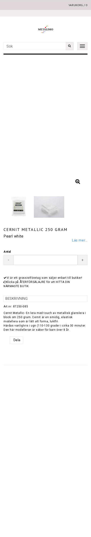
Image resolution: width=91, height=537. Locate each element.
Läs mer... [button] (80, 240)
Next (79, 123)
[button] (78, 181)
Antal (7, 251)
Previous (11, 123)
